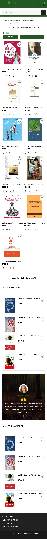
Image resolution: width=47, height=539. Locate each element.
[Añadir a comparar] (13, 75)
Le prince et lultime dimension (30, 317)
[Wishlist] (10, 75)
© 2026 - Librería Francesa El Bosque (23, 533)
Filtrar (10, 37)
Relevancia (32, 37)
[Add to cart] (3, 75)
